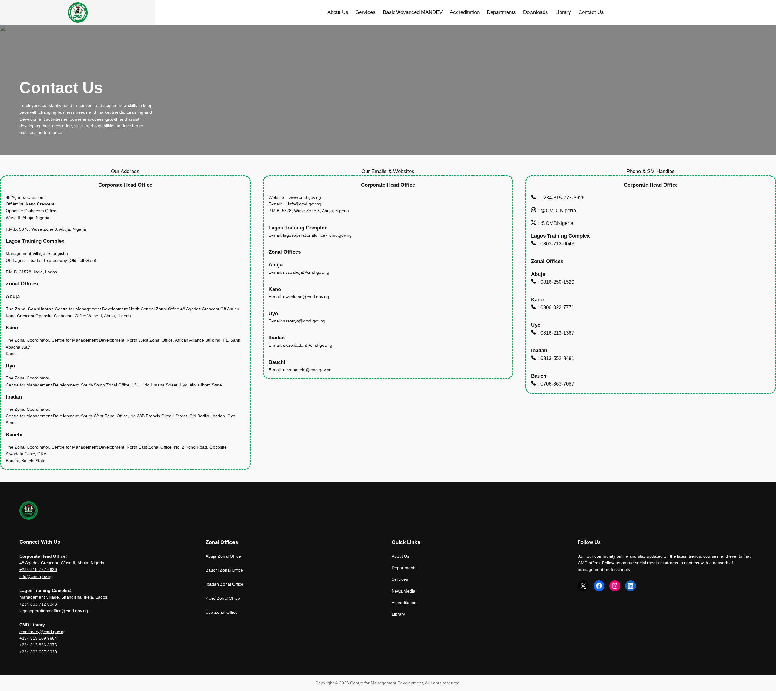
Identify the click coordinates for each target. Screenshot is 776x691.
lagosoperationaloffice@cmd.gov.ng (53, 610)
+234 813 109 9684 (38, 638)
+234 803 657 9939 (38, 651)
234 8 (27, 569)
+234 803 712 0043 (38, 604)
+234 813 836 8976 (38, 645)
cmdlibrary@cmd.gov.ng (42, 631)
